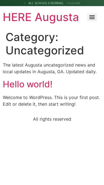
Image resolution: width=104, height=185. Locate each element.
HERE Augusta (41, 17)
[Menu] (92, 17)
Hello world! (27, 84)
